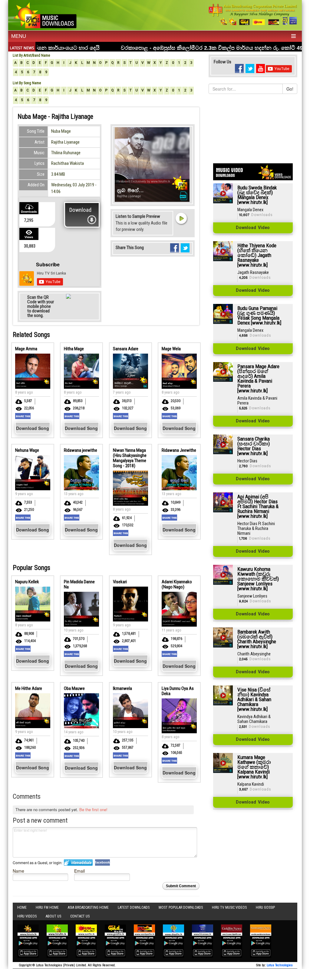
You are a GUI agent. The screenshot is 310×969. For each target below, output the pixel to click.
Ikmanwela (122, 688)
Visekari (120, 581)
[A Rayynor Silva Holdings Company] (253, 14)
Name (18, 871)
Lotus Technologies (280, 965)
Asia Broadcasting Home (88, 907)
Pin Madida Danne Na (79, 584)
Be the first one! (93, 809)
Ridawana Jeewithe (179, 450)
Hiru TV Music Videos (229, 907)
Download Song (32, 428)
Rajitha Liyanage (65, 142)
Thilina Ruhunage (66, 152)
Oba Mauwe (74, 688)
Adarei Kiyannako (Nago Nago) (177, 584)
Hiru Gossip (265, 907)
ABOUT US (53, 916)
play (181, 218)
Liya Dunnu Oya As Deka (178, 691)
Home (22, 907)
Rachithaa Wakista (67, 163)
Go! (289, 89)
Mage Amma (26, 348)
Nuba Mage (61, 131)
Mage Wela (171, 348)
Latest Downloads (134, 907)
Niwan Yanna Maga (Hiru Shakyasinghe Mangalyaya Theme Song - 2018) (130, 458)
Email (79, 871)
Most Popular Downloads (181, 907)
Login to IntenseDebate (78, 862)
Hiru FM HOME (47, 907)
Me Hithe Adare (28, 688)
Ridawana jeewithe (80, 450)
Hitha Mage (74, 348)
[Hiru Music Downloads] (45, 15)
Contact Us (80, 916)
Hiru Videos (27, 916)
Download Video (253, 228)
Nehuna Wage (27, 450)
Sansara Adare (125, 348)
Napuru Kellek (27, 581)
